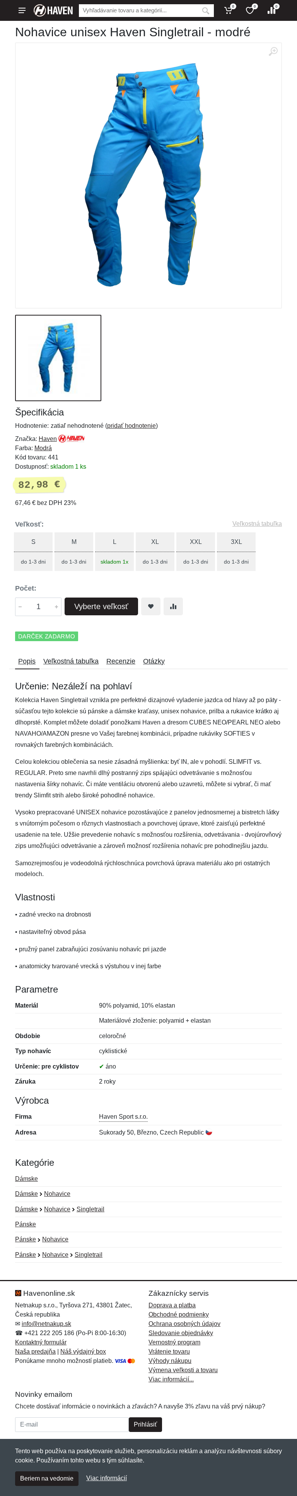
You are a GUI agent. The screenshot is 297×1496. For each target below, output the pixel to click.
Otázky (154, 661)
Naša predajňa (35, 1351)
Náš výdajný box (83, 1351)
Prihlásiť (145, 1424)
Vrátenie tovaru (169, 1351)
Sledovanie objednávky (180, 1333)
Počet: (25, 588)
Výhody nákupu (169, 1361)
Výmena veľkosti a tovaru (183, 1370)
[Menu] (22, 10)
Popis (27, 661)
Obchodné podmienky (178, 1314)
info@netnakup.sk (46, 1323)
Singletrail (90, 1209)
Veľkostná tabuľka (257, 523)
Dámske (26, 1178)
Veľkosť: (29, 524)
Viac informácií (106, 1478)
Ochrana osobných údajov (184, 1323)
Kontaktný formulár (41, 1342)
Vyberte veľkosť (101, 606)
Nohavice (57, 1193)
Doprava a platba (172, 1305)
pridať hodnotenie (131, 425)
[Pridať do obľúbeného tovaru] (150, 606)
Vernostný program (174, 1342)
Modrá (43, 448)
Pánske (25, 1224)
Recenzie (120, 661)
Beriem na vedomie (46, 1478)
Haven (48, 439)
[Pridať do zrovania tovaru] (173, 606)
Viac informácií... (171, 1379)
